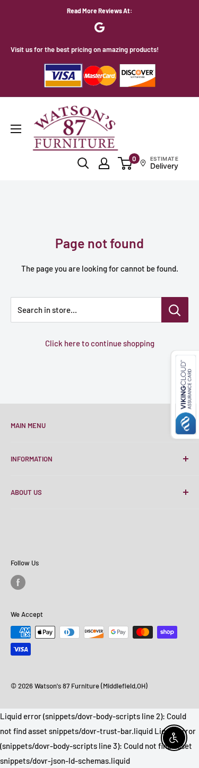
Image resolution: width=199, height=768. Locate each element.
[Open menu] (16, 129)
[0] (125, 163)
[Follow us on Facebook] (18, 582)
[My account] (104, 163)
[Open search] (83, 163)
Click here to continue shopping (99, 343)
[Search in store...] (174, 309)
